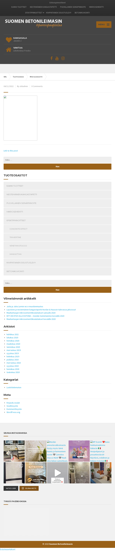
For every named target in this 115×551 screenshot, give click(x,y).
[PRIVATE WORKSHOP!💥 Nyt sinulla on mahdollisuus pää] (35, 472)
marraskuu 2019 (14, 350)
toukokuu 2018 (13, 372)
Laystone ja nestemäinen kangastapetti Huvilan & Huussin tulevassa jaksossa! (41, 309)
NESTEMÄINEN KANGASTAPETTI (43, 7)
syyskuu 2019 (13, 353)
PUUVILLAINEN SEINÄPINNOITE (73, 7)
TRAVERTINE (15, 237)
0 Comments (37, 86)
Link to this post (11, 150)
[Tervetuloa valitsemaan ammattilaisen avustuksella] (79, 472)
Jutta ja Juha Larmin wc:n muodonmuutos (25, 306)
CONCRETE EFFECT (18, 229)
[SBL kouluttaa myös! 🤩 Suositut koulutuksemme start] (14, 451)
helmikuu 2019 (13, 356)
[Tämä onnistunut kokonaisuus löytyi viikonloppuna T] (100, 472)
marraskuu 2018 (14, 362)
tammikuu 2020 (13, 347)
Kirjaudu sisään (13, 402)
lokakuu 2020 (12, 337)
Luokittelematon (14, 387)
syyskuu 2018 (13, 366)
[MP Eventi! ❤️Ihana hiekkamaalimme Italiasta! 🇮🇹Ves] (100, 451)
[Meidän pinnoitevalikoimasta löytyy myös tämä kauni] (57, 451)
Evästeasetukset (7, 549)
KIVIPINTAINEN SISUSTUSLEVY (58, 12)
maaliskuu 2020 (13, 343)
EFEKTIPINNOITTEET (33, 12)
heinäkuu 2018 (13, 369)
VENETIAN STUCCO (18, 246)
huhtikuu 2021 (13, 334)
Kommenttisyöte (14, 409)
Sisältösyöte (12, 406)
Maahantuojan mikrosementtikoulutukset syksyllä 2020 (31, 312)
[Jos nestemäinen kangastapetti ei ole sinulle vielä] (57, 472)
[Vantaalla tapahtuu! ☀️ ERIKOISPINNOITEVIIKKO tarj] (35, 451)
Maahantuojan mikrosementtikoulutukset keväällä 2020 (31, 319)
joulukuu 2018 (13, 359)
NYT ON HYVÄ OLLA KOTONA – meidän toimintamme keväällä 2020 (35, 316)
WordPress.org (13, 412)
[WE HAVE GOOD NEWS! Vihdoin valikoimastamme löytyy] (14, 472)
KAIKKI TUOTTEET (19, 7)
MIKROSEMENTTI (96, 7)
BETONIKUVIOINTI (82, 12)
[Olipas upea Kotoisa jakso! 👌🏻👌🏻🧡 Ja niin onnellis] (79, 451)
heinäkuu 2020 (13, 340)
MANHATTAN (15, 254)
